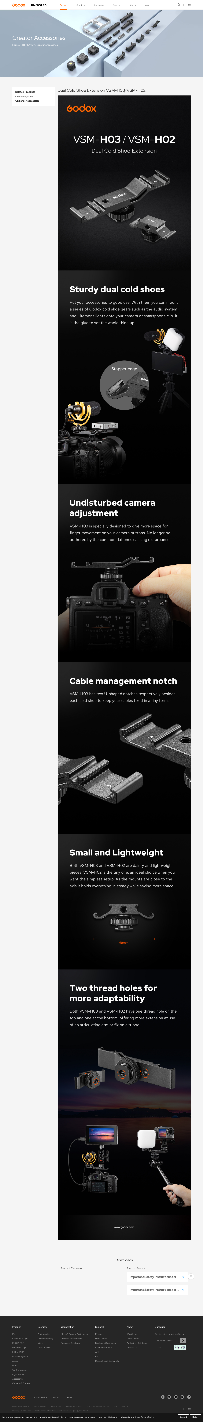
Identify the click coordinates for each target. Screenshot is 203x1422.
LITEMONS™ (28, 44)
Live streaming (44, 1347)
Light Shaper (18, 1374)
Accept (183, 1417)
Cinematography (45, 1338)
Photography (44, 1334)
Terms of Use (55, 1406)
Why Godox (132, 1334)
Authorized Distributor (137, 1343)
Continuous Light (20, 1338)
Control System (19, 1370)
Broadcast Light (19, 1347)
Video (40, 1343)
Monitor (16, 1365)
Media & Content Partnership (74, 1334)
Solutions (81, 5)
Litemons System (24, 96)
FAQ (97, 1356)
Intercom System (20, 1356)
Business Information (74, 1406)
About (133, 5)
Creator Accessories (47, 44)
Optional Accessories (27, 100)
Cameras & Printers (21, 1383)
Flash (14, 1334)
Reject (195, 1417)
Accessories (17, 1378)
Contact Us (132, 1347)
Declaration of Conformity (107, 1361)
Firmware (99, 1334)
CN (183, 5)
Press (69, 1397)
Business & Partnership (71, 1338)
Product (63, 5)
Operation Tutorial (103, 1347)
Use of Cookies (39, 1406)
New (147, 5)
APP (97, 1352)
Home (15, 44)
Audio (15, 1361)
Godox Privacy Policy (20, 1406)
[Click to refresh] (180, 1347)
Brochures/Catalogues (105, 1343)
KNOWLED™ (18, 1343)
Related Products (25, 92)
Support (117, 5)
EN (189, 5)
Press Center (133, 1338)
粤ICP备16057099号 (80, 1411)
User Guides (101, 1338)
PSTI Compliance (121, 1406)
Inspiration (99, 5)
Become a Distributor (70, 1343)
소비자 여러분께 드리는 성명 (98, 1406)
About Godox (40, 1397)
